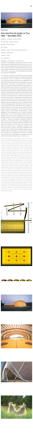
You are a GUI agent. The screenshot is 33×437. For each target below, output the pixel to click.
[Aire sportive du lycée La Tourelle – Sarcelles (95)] (16, 20)
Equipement (4, 30)
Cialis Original (12, 71)
